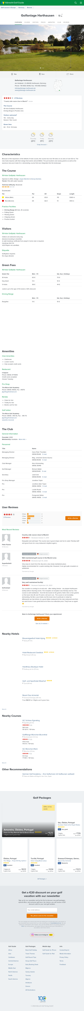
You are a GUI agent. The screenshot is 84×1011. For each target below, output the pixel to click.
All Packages (41, 879)
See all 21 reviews (41, 624)
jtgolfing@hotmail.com (9, 392)
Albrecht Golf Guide (14, 2)
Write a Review (73, 518)
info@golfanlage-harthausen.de (25, 88)
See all (4, 709)
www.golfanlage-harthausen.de (25, 90)
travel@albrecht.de (56, 923)
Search (75, 3)
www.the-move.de (8, 420)
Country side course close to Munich (15, 101)
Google (32, 571)
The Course (8, 106)
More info (22, 439)
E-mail (44, 454)
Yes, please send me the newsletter (42, 916)
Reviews (7, 517)
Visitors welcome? (10, 115)
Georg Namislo (36, 179)
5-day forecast (41, 144)
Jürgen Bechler (24, 179)
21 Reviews (18, 98)
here (22, 926)
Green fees (8, 124)
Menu (81, 3)
